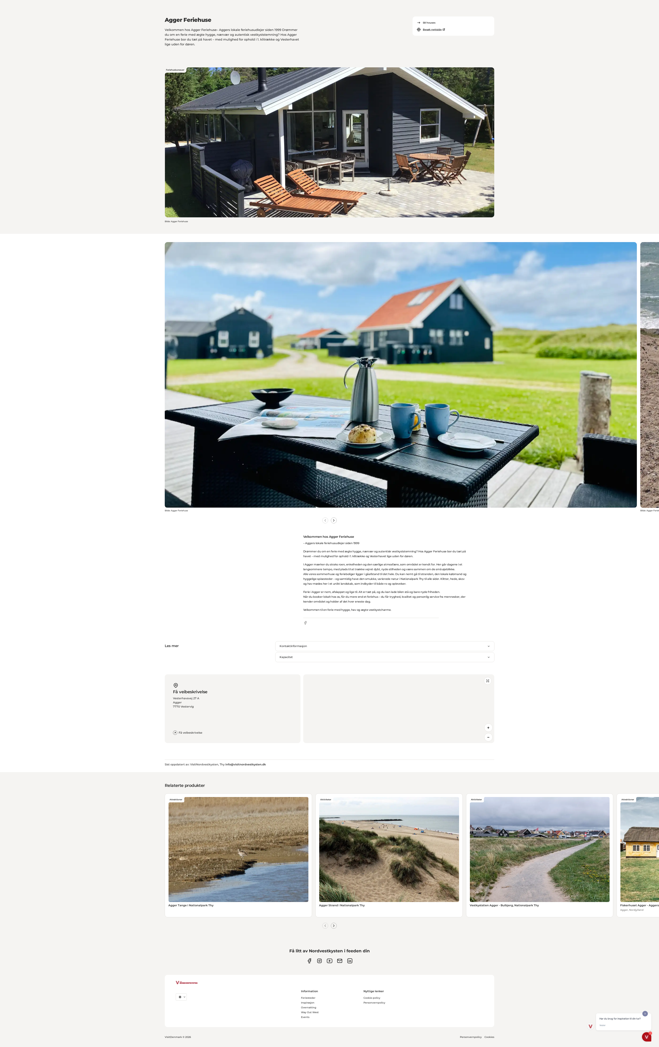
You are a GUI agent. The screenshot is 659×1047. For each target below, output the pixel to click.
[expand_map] (488, 681)
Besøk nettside (432, 29)
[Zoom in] (488, 727)
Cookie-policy (371, 997)
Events (305, 1017)
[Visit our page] (309, 961)
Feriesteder (308, 997)
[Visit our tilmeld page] (340, 961)
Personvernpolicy (374, 1002)
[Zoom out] (488, 737)
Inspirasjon (307, 1002)
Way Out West (310, 1012)
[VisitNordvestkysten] (186, 982)
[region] (398, 708)
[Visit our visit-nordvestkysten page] (350, 961)
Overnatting (308, 1007)
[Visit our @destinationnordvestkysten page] (330, 961)
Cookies (489, 1037)
